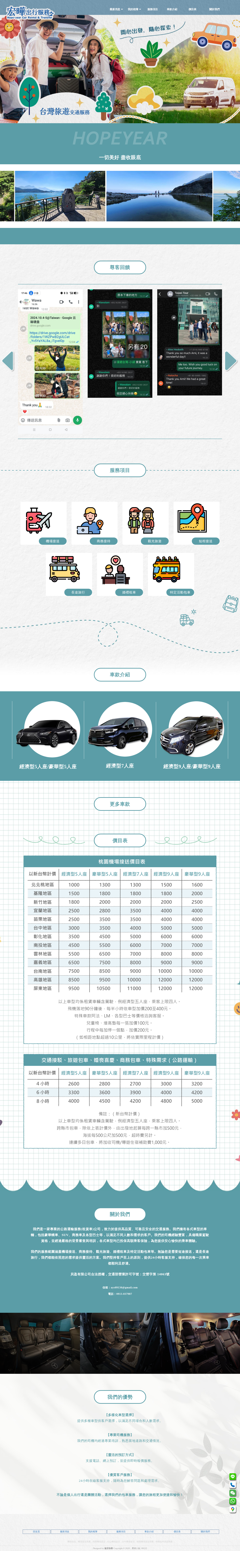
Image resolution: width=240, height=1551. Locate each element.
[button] (231, 361)
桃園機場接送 (99, 1541)
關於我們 (205, 1531)
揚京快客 (108, 1548)
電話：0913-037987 (120, 1293)
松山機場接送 (113, 1541)
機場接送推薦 (84, 1541)
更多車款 (120, 804)
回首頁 (36, 1531)
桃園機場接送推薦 (145, 1541)
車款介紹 (149, 1531)
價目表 (177, 1531)
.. (130, 1548)
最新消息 (64, 1531)
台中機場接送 (128, 1541)
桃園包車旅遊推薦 (164, 1541)
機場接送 (71, 1541)
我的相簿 (92, 1531)
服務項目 (121, 1531)
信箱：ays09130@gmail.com (120, 1287)
